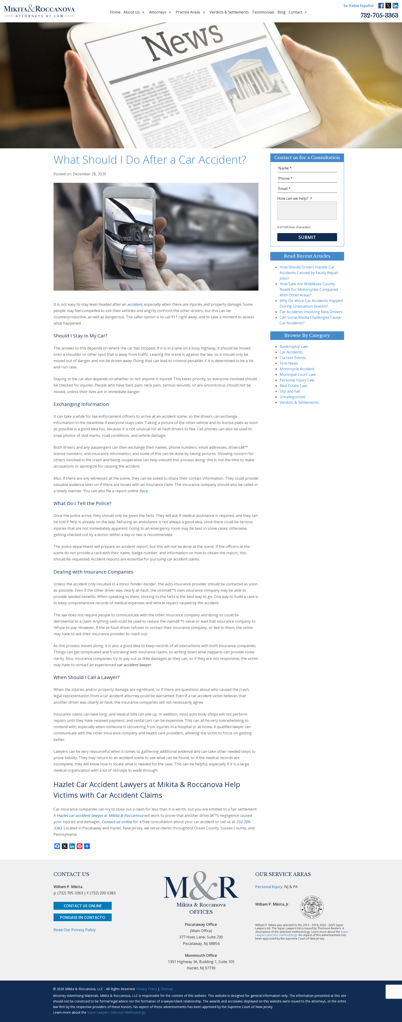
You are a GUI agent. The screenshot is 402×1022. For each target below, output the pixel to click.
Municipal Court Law (297, 374)
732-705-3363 (379, 15)
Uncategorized (292, 396)
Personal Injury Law (297, 380)
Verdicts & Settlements (229, 12)
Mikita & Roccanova (125, 815)
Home (115, 12)
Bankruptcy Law (294, 346)
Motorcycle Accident (297, 368)
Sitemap (167, 989)
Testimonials (263, 12)
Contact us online (116, 821)
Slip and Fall (290, 391)
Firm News (289, 363)
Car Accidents (291, 352)
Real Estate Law (293, 385)
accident (134, 304)
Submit (307, 237)
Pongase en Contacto (82, 917)
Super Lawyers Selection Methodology (116, 1012)
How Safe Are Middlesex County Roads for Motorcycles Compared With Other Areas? (309, 289)
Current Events (293, 357)
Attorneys (157, 12)
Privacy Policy (146, 989)
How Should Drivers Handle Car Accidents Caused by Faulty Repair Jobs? (309, 273)
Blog (282, 12)
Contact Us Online (83, 905)
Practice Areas (188, 12)
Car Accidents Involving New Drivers (311, 311)
